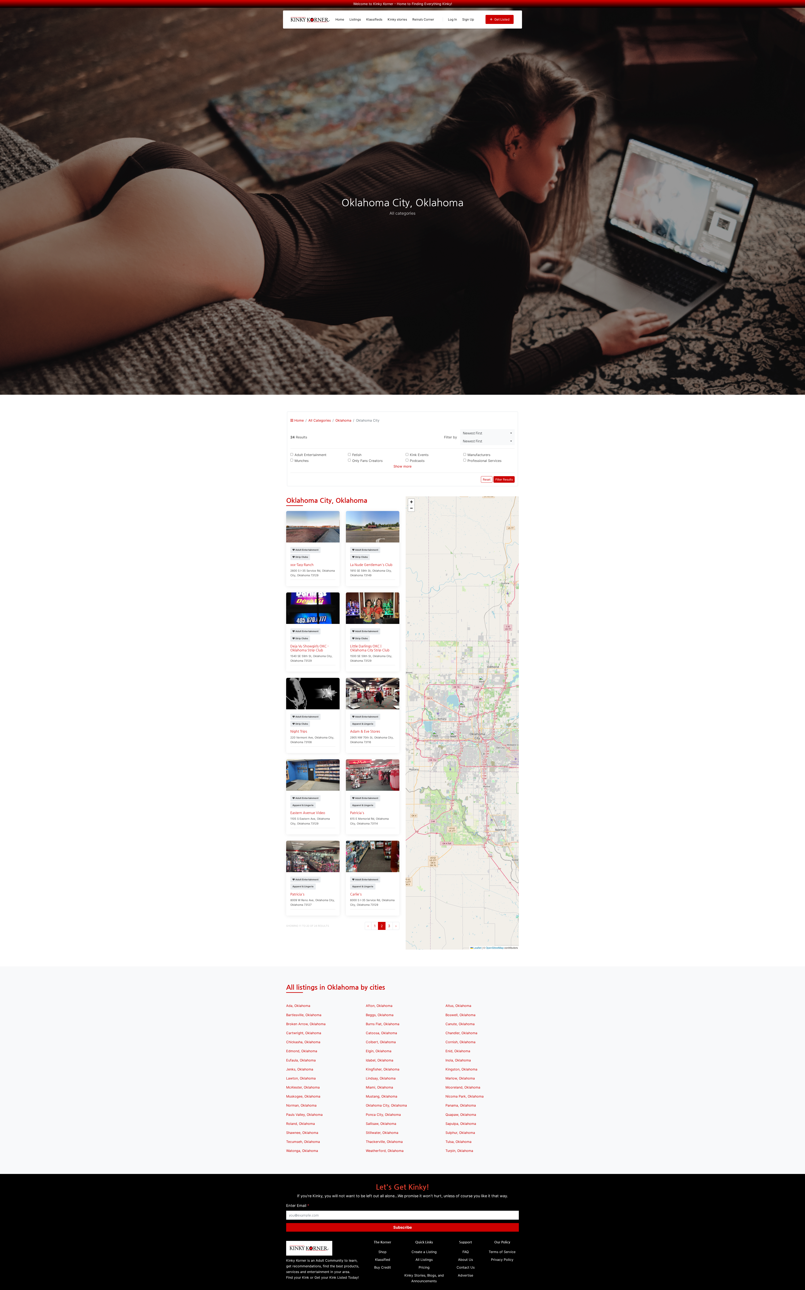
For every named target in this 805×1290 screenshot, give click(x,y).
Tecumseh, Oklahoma (303, 1142)
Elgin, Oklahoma (378, 1051)
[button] (481, 680)
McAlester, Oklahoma (303, 1087)
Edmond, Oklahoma (301, 1051)
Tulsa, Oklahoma (458, 1142)
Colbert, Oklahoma (381, 1042)
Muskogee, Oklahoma (303, 1096)
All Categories (319, 420)
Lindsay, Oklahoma (381, 1078)
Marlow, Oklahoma (460, 1078)
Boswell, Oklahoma (460, 1015)
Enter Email (297, 1205)
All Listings (424, 1259)
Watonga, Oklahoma (302, 1151)
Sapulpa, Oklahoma (460, 1123)
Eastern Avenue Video (307, 813)
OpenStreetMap (495, 947)
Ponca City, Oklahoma (383, 1114)
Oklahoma (343, 420)
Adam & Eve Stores (365, 731)
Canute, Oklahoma (460, 1024)
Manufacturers (478, 455)
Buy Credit (382, 1267)
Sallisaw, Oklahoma (381, 1123)
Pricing (424, 1267)
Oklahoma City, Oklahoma (386, 1105)
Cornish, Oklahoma (460, 1042)
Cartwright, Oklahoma (303, 1033)
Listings (355, 19)
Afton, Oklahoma (379, 1006)
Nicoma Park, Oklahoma (464, 1096)
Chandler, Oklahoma (461, 1033)
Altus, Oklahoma (458, 1006)
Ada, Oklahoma (298, 1006)
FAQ (465, 1252)
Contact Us (466, 1267)
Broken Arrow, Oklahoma (306, 1024)
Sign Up (468, 19)
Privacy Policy (502, 1259)
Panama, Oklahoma (460, 1105)
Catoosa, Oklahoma (381, 1033)
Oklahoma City (381, 570)
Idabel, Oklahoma (379, 1060)
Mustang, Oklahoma (381, 1096)
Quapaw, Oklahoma (460, 1114)
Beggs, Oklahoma (379, 1015)
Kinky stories (397, 19)
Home (339, 19)
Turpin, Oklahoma (459, 1151)
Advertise (465, 1275)
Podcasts (417, 461)
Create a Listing (424, 1252)
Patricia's (357, 813)
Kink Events (419, 455)
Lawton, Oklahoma (301, 1078)
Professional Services (484, 461)
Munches (302, 461)
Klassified (382, 1259)
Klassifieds (374, 19)
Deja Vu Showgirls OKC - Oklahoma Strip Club (309, 648)
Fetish (356, 455)
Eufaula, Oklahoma (301, 1060)
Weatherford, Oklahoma (385, 1151)
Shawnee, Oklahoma (302, 1133)
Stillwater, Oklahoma (382, 1133)
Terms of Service (502, 1252)
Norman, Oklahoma (301, 1105)
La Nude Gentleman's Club (371, 565)
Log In (452, 19)
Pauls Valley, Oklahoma (304, 1114)
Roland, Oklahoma (300, 1123)
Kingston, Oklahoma (461, 1069)
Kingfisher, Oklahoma (382, 1069)
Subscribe (402, 1227)
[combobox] (487, 433)
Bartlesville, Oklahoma (303, 1015)
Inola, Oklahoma (458, 1060)
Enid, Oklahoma (457, 1051)
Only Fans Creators (367, 461)
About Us (465, 1259)
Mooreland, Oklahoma (462, 1087)
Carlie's (356, 894)
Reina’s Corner (423, 19)
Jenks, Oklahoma (299, 1069)
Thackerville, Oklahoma (384, 1142)
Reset (487, 479)
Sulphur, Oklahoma (460, 1133)
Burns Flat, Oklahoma (382, 1024)
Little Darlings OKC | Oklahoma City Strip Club (370, 648)
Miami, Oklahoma (379, 1087)
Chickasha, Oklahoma (303, 1042)
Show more (402, 466)
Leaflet (477, 947)
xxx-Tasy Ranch (302, 565)
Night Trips (298, 731)
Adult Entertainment (310, 455)
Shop (382, 1252)
